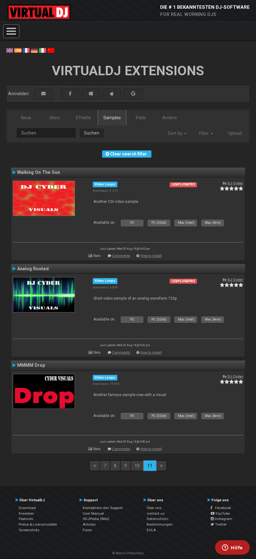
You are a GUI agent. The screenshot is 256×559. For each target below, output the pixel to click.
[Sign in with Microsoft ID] (90, 94)
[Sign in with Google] (133, 94)
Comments (121, 256)
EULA (151, 530)
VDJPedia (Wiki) (96, 519)
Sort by (176, 133)
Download (27, 508)
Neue (26, 117)
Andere (169, 117)
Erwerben (26, 513)
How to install (151, 256)
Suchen (91, 132)
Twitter (220, 524)
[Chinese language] (50, 49)
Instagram (223, 519)
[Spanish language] (17, 49)
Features (26, 519)
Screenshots (29, 530)
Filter (204, 133)
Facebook (221, 508)
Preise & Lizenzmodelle (38, 524)
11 (149, 465)
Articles (89, 524)
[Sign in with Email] (43, 94)
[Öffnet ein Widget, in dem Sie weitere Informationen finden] (232, 548)
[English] (9, 49)
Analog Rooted (33, 268)
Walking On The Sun (38, 172)
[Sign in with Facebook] (70, 94)
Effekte (83, 117)
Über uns (154, 508)
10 (137, 465)
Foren (87, 530)
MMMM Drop (31, 365)
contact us (156, 513)
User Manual (93, 513)
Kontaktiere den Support (103, 508)
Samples (112, 117)
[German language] (34, 49)
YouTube (222, 513)
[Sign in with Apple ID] (112, 94)
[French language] (26, 49)
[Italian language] (42, 49)
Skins (54, 117)
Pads (141, 117)
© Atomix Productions (128, 553)
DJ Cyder (235, 183)
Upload (235, 133)
